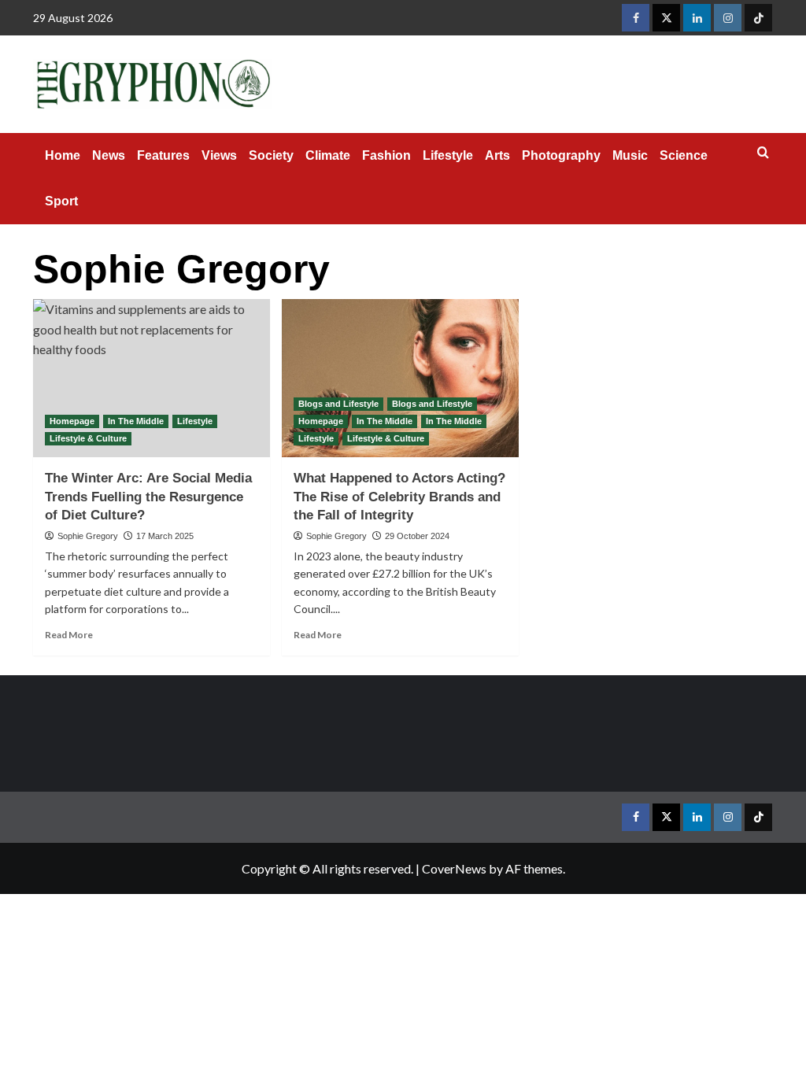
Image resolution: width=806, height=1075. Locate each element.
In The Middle (136, 421)
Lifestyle (448, 155)
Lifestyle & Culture (88, 438)
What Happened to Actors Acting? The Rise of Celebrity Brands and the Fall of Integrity (399, 497)
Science (684, 155)
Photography (561, 155)
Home (62, 155)
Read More (69, 635)
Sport (61, 201)
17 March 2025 (165, 536)
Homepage (72, 421)
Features (163, 155)
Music (630, 155)
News (108, 155)
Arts (497, 155)
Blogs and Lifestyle (338, 403)
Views (219, 155)
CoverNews (454, 868)
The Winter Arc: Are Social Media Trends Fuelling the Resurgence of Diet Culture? (148, 497)
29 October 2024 (417, 536)
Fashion (386, 155)
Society (271, 155)
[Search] (763, 153)
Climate (327, 155)
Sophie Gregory (87, 536)
